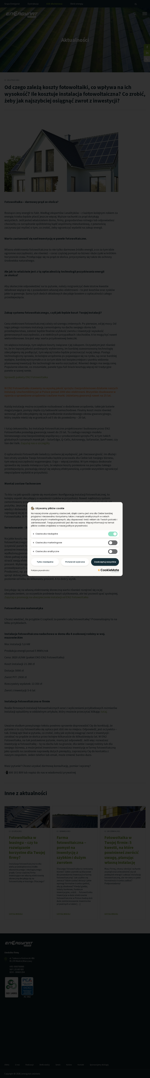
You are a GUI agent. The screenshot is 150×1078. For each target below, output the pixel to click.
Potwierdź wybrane (75, 561)
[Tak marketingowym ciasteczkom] (112, 542)
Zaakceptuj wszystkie (105, 561)
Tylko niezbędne (45, 561)
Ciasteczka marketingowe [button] (48, 542)
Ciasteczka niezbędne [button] (46, 533)
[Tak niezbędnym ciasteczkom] (112, 534)
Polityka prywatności (40, 570)
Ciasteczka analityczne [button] (47, 551)
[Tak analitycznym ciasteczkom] (112, 551)
